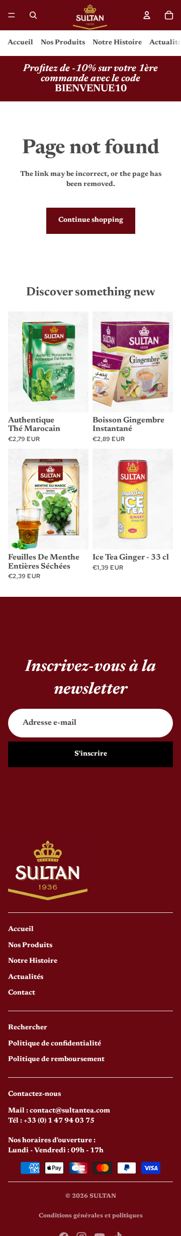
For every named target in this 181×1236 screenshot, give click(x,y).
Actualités (25, 977)
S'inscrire (90, 754)
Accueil (20, 42)
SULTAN (102, 1196)
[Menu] (11, 15)
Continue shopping (90, 220)
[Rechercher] (33, 15)
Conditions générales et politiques (91, 1216)
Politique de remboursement (56, 1059)
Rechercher (27, 1027)
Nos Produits (63, 42)
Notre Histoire (117, 42)
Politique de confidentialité (54, 1043)
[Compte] (147, 15)
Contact (21, 993)
